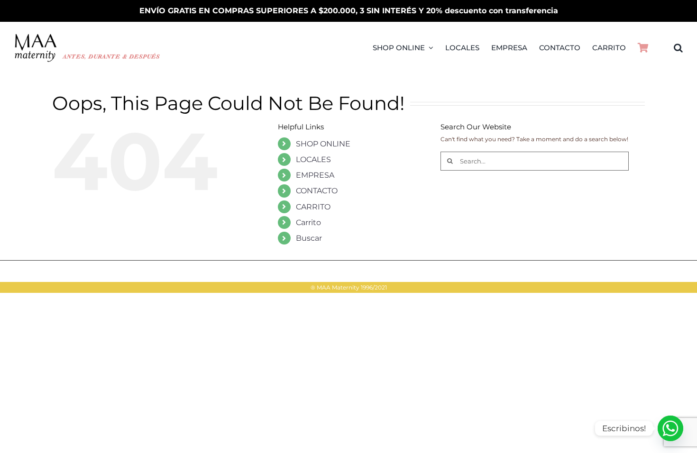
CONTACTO (317, 190)
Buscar (309, 238)
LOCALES (313, 159)
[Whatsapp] (670, 428)
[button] (678, 48)
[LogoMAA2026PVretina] (87, 36)
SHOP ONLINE (323, 143)
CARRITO (313, 206)
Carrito (308, 222)
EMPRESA (315, 175)
